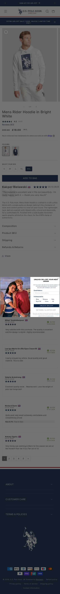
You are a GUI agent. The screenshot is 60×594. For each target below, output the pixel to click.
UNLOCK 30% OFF (46, 305)
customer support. (50, 315)
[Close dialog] (58, 278)
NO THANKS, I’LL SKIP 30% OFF (46, 310)
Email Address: (38, 290)
